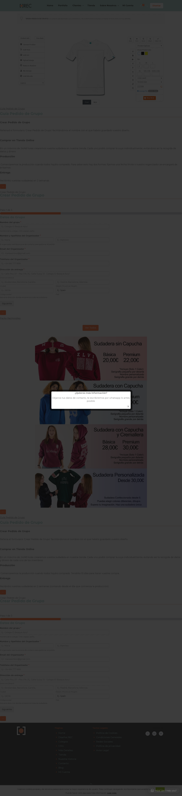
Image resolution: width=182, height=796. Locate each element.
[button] (164, 790)
